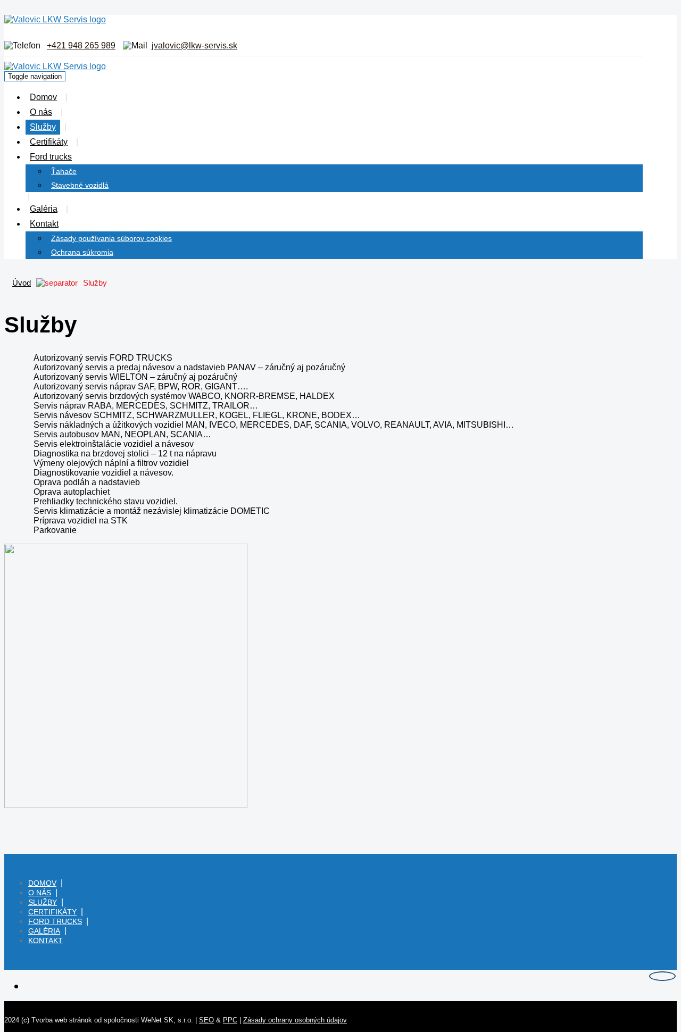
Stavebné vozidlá (80, 185)
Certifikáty (49, 141)
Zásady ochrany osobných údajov (295, 1020)
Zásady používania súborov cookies (111, 238)
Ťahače (64, 171)
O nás (41, 111)
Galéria (43, 208)
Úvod (21, 282)
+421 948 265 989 (81, 45)
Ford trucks (51, 156)
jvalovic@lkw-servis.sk (194, 45)
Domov (43, 97)
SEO (206, 1020)
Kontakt (44, 223)
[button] (83, 157)
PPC (230, 1020)
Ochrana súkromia (82, 252)
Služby (43, 126)
